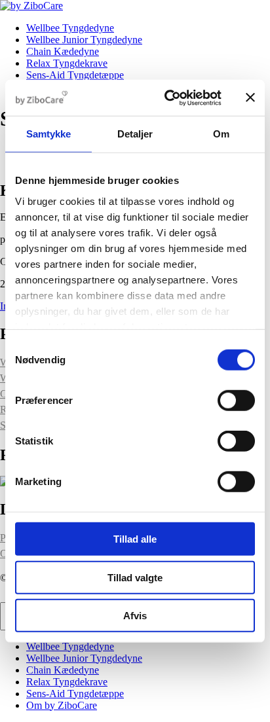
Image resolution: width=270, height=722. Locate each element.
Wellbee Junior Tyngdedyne (84, 39)
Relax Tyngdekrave (66, 63)
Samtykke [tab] (48, 133)
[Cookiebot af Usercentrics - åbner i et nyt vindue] (167, 97)
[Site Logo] (31, 5)
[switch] (236, 400)
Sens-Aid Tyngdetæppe (75, 75)
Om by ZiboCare (61, 705)
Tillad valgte (135, 577)
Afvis (135, 615)
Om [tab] (221, 133)
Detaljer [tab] (135, 133)
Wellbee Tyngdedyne (70, 27)
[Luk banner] (250, 97)
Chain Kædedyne (62, 51)
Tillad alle (135, 539)
